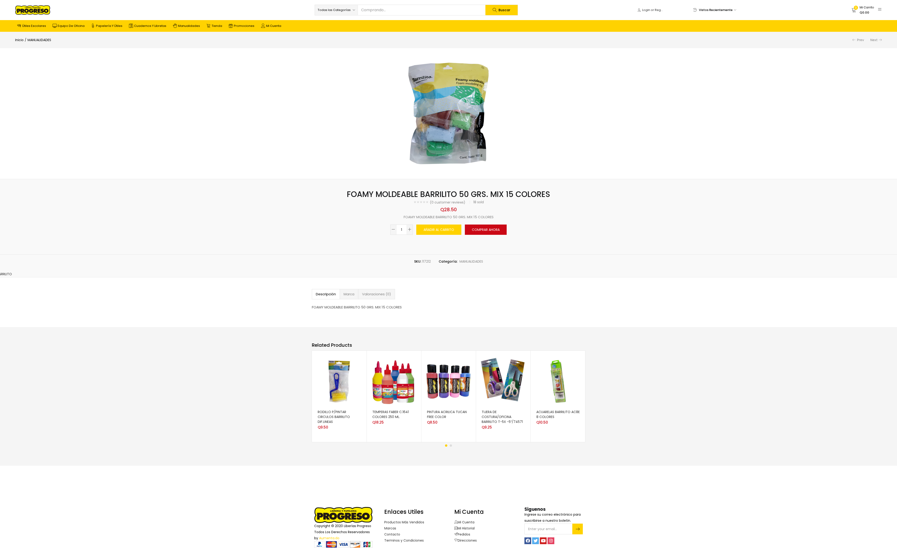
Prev (860, 40)
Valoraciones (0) (376, 294)
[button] (336, 10)
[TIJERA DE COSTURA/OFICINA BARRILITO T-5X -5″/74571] (503, 381)
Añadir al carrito (439, 229)
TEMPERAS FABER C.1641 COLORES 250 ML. (390, 414)
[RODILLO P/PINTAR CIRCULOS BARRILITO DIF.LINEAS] (339, 381)
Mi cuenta (273, 26)
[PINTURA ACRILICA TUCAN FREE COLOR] (448, 381)
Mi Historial (466, 528)
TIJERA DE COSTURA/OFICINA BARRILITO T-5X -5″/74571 (502, 417)
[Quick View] (354, 406)
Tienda (217, 26)
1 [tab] (446, 445)
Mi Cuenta (466, 522)
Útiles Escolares (34, 26)
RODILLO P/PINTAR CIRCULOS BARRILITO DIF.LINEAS (334, 417)
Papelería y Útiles (109, 26)
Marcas (390, 528)
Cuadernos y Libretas (150, 26)
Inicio (19, 40)
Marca (349, 294)
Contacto (392, 534)
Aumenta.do (329, 538)
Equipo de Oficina (71, 26)
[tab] (326, 294)
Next (874, 40)
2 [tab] (451, 445)
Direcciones (467, 540)
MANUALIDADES (39, 40)
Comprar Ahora (486, 229)
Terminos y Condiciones (404, 540)
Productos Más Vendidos (404, 522)
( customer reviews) (447, 202)
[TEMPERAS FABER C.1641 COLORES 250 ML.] (394, 381)
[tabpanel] (339, 396)
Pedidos (464, 534)
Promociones (244, 26)
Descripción (326, 294)
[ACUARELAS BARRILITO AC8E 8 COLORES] (558, 381)
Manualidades (189, 26)
